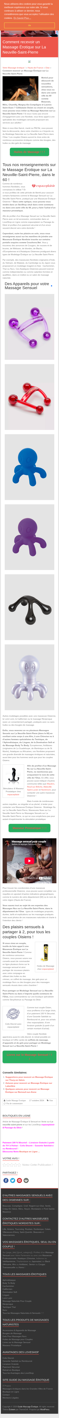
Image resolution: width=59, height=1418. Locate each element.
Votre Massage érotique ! (14, 68)
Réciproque (8, 1304)
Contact (6, 1395)
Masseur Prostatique (12, 1345)
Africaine (7, 1264)
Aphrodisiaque (9, 1280)
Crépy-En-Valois (10, 1209)
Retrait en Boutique (11, 1370)
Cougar (41, 1264)
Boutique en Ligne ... (29, 1151)
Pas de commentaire (14, 1103)
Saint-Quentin (26, 1232)
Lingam (6, 1295)
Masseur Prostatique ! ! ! (29, 828)
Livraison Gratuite (11, 1364)
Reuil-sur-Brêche (34, 787)
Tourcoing (19, 1229)
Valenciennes (9, 1235)
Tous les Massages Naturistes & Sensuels (21, 1313)
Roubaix (29, 1229)
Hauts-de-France (35, 68)
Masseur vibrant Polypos (29, 461)
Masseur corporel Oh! (29, 321)
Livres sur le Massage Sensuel (16, 1342)
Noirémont (46, 790)
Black (47, 1261)
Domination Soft (10, 1292)
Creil (26, 1206)
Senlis (48, 1206)
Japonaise (36, 1261)
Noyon (27, 1209)
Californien (7, 1289)
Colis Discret (8, 1358)
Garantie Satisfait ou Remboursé (17, 1361)
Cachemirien (8, 1286)
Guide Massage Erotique (16, 1100)
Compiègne (17, 1206)
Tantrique (7, 1307)
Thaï (14, 1307)
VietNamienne (9, 1261)
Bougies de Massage (12, 1333)
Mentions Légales (11, 1398)
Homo (21, 1267)
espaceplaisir (13, 794)
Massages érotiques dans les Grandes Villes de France (28, 1389)
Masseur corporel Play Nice (29, 601)
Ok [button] (29, 25)
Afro (14, 1264)
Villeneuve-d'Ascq (11, 1232)
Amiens (10, 1229)
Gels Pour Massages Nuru (14, 1336)
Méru (20, 1209)
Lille (4, 1229)
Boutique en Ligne (11, 1392)
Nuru (5, 1310)
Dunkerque (39, 1229)
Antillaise (23, 1264)
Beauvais (7, 1206)
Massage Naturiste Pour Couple (17, 1301)
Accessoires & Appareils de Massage (19, 1330)
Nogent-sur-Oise (36, 1206)
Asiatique (21, 1258)
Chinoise (31, 1258)
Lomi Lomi (7, 1298)
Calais (47, 1229)
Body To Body (9, 1283)
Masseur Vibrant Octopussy (29, 671)
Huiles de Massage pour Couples (18, 1339)
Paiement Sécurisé (11, 1367)
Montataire (36, 1209)
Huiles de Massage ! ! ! (29, 151)
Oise (47, 68)
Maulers (50, 784)
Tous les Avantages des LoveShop (18, 1373)
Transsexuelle (9, 1267)
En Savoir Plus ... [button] (22, 18)
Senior (32, 1264)
